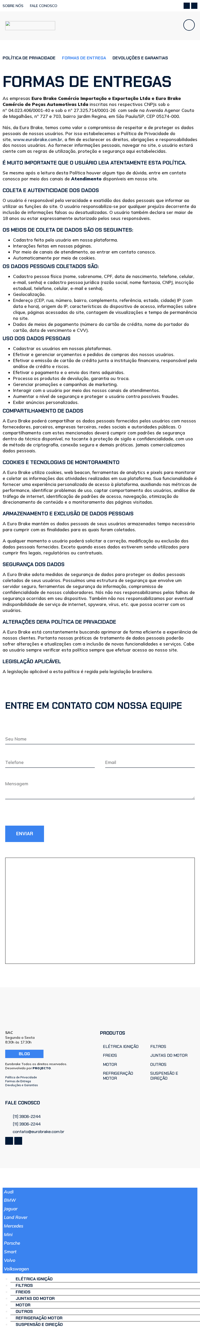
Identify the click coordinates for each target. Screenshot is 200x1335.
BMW (10, 1200)
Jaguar (10, 1208)
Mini (8, 1234)
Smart (10, 1251)
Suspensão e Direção (39, 1324)
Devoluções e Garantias (140, 58)
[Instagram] (194, 6)
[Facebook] (187, 6)
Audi (9, 1191)
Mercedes (13, 1226)
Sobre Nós (13, 5)
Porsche (12, 1243)
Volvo (9, 1260)
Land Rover (15, 1217)
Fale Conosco (43, 5)
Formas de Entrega (18, 1081)
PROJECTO (42, 1068)
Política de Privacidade (29, 58)
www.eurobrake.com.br (37, 139)
